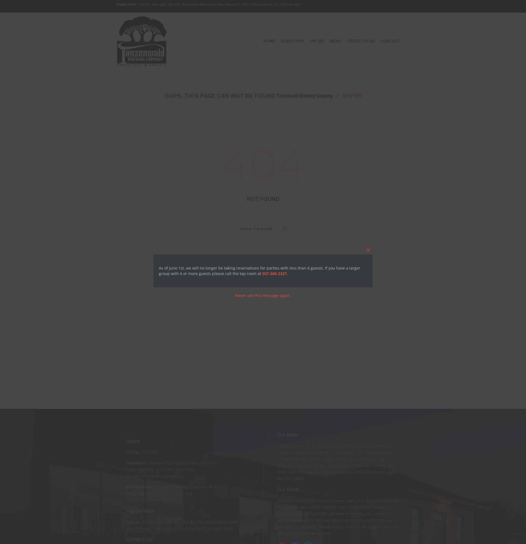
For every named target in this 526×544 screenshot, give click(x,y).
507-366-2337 (274, 273)
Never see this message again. (263, 295)
